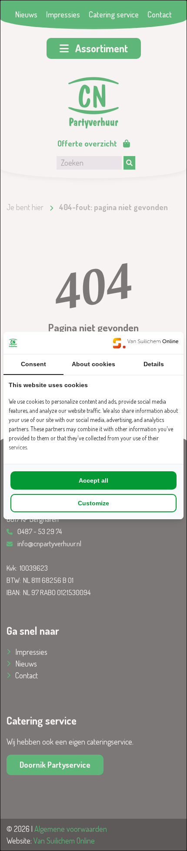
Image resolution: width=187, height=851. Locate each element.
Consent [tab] (33, 364)
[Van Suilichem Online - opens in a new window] (145, 343)
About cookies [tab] (93, 364)
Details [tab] (154, 364)
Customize (93, 503)
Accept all (93, 480)
